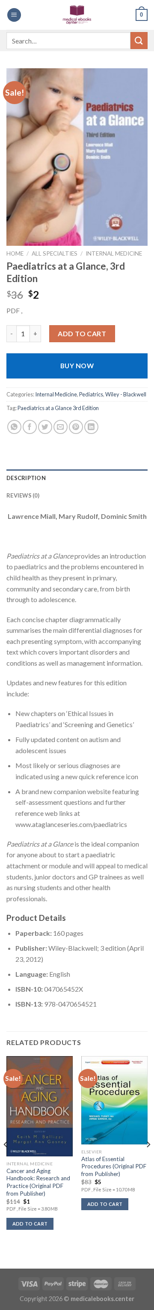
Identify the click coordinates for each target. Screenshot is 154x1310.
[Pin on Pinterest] (76, 427)
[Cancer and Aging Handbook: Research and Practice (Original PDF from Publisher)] (39, 1106)
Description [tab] (26, 478)
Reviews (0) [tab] (22, 495)
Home (15, 253)
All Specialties (54, 253)
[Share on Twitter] (45, 427)
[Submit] (139, 40)
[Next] (148, 1161)
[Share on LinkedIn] (91, 427)
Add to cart (82, 333)
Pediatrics (91, 394)
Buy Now (77, 366)
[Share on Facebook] (30, 427)
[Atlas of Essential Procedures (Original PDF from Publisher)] (114, 1100)
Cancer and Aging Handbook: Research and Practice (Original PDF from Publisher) (38, 1182)
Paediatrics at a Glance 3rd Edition (58, 408)
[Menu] (14, 15)
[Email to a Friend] (60, 427)
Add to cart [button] (30, 1223)
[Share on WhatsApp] (14, 427)
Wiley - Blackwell (125, 394)
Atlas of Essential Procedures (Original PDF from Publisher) (113, 1166)
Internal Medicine (114, 253)
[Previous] (6, 1161)
